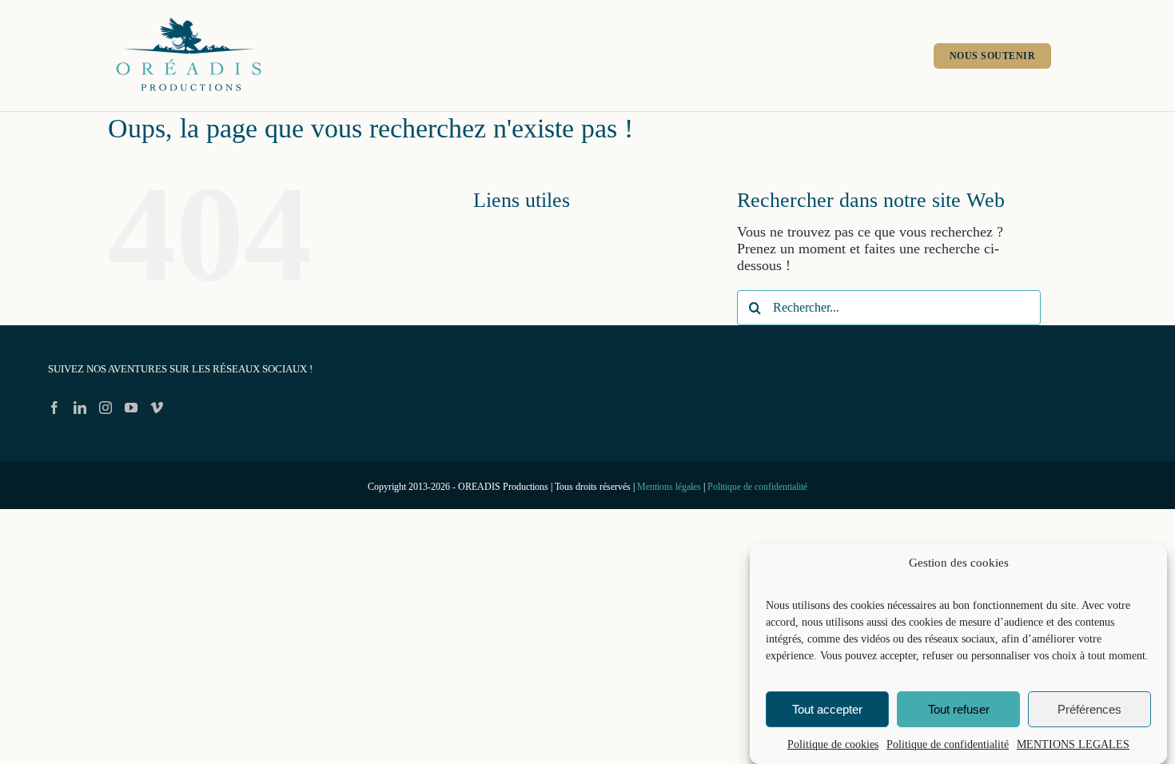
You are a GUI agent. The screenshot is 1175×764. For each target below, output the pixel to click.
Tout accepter (827, 709)
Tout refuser (959, 709)
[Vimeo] (156, 407)
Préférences (1089, 709)
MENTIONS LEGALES (1073, 744)
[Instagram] (105, 407)
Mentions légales (669, 486)
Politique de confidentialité (947, 744)
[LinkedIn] (80, 407)
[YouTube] (131, 407)
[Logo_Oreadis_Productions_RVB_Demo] (189, 18)
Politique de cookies (832, 744)
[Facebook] (54, 407)
